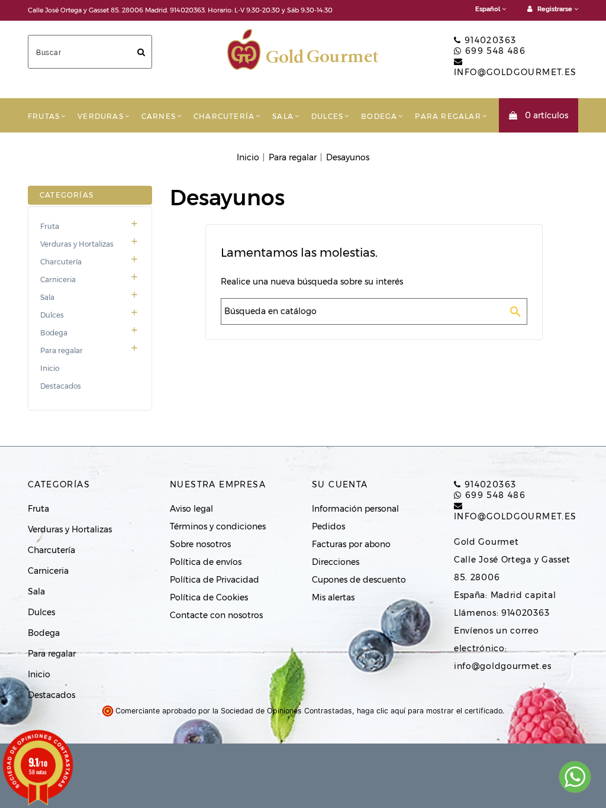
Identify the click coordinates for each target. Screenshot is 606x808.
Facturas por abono (351, 544)
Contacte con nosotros (216, 615)
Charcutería (224, 116)
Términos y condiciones (218, 526)
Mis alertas (333, 597)
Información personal (355, 508)
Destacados (60, 386)
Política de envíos (205, 562)
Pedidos (328, 526)
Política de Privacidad (214, 579)
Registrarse (555, 9)
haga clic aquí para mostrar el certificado (429, 710)
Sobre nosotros (200, 544)
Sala (283, 116)
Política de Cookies (209, 597)
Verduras (101, 116)
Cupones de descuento (359, 579)
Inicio (49, 368)
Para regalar (448, 116)
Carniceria (89, 280)
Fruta (89, 226)
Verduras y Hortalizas (89, 244)
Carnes (158, 116)
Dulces (327, 116)
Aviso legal (191, 508)
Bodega (379, 116)
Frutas (44, 116)
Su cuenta (340, 484)
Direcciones (335, 562)
